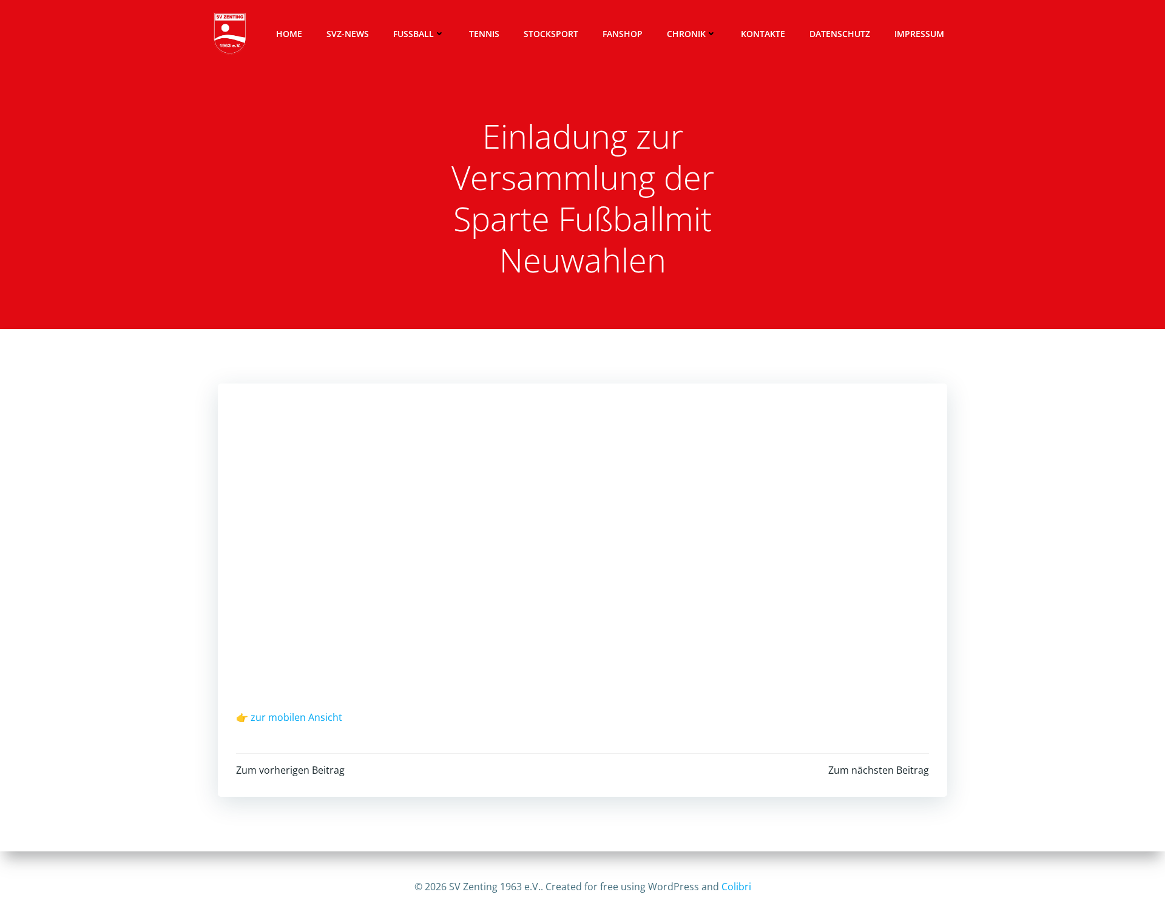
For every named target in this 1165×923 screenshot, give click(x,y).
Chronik (686, 33)
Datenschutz (839, 33)
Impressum (919, 33)
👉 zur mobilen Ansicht (289, 717)
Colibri (736, 886)
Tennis (484, 33)
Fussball (413, 33)
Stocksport (551, 33)
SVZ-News (347, 33)
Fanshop (623, 33)
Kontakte (763, 33)
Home (289, 33)
